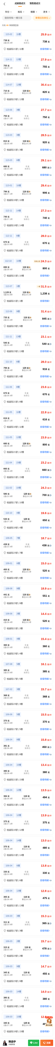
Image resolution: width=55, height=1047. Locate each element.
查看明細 (44, 49)
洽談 (48, 1043)
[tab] (20, 3)
